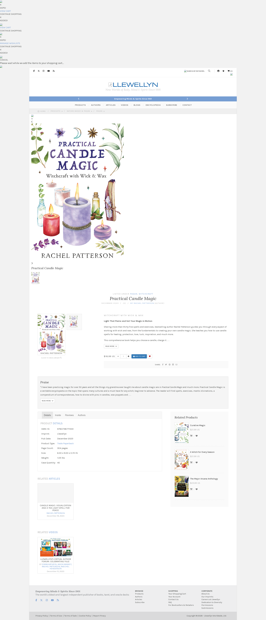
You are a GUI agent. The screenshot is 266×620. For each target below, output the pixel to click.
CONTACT (187, 105)
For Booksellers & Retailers (181, 605)
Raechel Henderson (59, 567)
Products (56, 111)
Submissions (207, 608)
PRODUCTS (80, 105)
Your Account (174, 597)
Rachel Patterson (144, 303)
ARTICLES (111, 105)
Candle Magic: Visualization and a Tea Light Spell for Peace (55, 508)
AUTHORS (96, 105)
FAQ (170, 602)
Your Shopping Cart (177, 594)
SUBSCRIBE (171, 105)
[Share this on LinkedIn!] (173, 365)
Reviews (69, 415)
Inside (58, 415)
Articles (138, 599)
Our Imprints (207, 597)
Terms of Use (56, 616)
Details (47, 415)
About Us (205, 594)
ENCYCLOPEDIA (153, 105)
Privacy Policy (41, 616)
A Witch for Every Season (202, 452)
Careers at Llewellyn (210, 599)
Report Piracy (99, 616)
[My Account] (218, 71)
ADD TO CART (140, 356)
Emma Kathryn (49, 564)
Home (43, 111)
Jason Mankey (64, 564)
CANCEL (4, 60)
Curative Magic (197, 425)
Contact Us (173, 599)
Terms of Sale (70, 616)
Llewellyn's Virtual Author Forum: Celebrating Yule (55, 560)
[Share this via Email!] (177, 365)
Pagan (99, 111)
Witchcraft (146, 294)
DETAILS (57, 423)
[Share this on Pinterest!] (170, 365)
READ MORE (110, 346)
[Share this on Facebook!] (163, 365)
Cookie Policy (85, 616)
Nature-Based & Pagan (79, 111)
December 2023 (110, 303)
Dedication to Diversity (211, 602)
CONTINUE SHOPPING (10, 14)
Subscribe (139, 602)
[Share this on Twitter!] (166, 365)
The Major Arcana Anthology (204, 478)
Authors (81, 415)
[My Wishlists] (223, 71)
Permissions (207, 605)
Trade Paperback (65, 443)
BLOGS (137, 105)
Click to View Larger (50, 358)
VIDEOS (124, 105)
